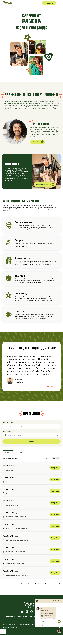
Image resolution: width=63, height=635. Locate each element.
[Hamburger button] (59, 3)
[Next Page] (56, 583)
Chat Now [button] (36, 142)
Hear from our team (43, 185)
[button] (8, 453)
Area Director (8, 465)
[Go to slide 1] (48, 386)
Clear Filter (20, 453)
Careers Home (10, 616)
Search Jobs (49, 3)
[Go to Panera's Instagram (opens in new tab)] (31, 611)
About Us (32, 616)
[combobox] (33, 426)
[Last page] (59, 583)
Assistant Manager (11, 512)
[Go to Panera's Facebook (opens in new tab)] (22, 611)
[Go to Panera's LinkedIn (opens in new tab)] (27, 611)
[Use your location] (57, 435)
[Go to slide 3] (53, 386)
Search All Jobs (22, 616)
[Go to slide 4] (55, 386)
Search (31, 441)
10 (52, 583)
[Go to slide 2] (51, 386)
